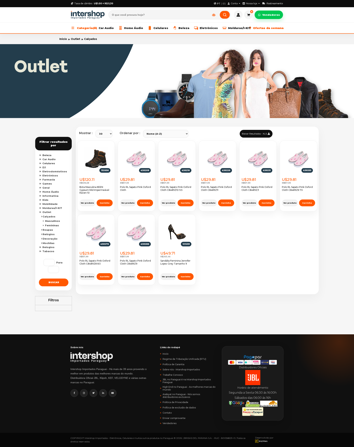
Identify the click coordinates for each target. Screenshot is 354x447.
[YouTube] (113, 393)
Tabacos (48, 251)
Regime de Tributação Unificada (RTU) (184, 359)
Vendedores (271, 14)
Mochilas (48, 243)
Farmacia (48, 179)
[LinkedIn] (103, 393)
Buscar (53, 282)
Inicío (63, 39)
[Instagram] (84, 393)
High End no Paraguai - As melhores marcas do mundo (189, 388)
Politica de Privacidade (175, 402)
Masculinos (52, 220)
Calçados (90, 39)
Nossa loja (251, 3)
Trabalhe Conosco (173, 374)
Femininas (51, 225)
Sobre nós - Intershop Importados (181, 369)
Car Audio (49, 159)
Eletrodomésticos (54, 171)
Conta (234, 3)
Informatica (50, 195)
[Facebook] (74, 393)
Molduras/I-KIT (52, 208)
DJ (44, 167)
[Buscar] (225, 15)
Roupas (48, 229)
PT (218, 3)
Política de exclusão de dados (179, 407)
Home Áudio (50, 191)
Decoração (50, 238)
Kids (45, 199)
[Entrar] (238, 15)
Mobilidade (50, 203)
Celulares (48, 163)
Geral (46, 187)
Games (47, 183)
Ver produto (87, 203)
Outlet (75, 39)
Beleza (46, 155)
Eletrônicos (50, 175)
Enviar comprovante (174, 418)
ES (224, 3)
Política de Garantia (173, 364)
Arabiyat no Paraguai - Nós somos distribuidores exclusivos (181, 395)
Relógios (49, 234)
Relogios (48, 247)
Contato (167, 412)
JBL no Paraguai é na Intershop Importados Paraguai (187, 381)
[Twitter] (93, 393)
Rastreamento (275, 3)
